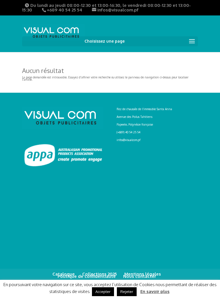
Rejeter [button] (126, 291)
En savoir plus (155, 291)
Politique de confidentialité (87, 276)
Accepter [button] (103, 291)
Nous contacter (139, 276)
